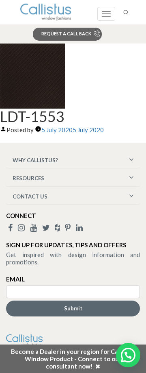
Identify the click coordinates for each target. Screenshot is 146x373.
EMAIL (15, 279)
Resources (28, 178)
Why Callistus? (35, 160)
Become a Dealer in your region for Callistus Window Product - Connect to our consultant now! (73, 359)
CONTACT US (30, 196)
